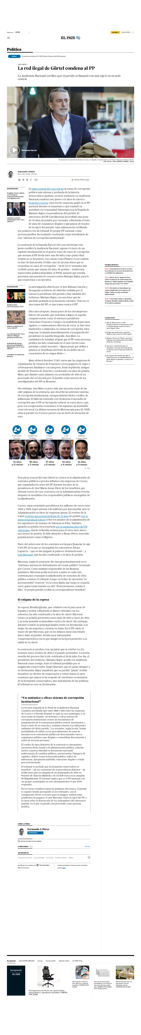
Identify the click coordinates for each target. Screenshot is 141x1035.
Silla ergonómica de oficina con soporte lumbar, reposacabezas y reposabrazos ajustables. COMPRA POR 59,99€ (48, 993)
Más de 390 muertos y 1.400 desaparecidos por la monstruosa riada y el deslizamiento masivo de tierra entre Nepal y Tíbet (120, 325)
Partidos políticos (61, 858)
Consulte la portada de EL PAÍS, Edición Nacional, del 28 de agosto (44, 56)
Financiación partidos (25, 858)
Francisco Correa (38, 202)
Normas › (88, 846)
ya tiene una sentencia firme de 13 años (47, 516)
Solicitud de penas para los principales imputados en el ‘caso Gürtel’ (15, 346)
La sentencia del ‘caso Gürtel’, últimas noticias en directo (16, 335)
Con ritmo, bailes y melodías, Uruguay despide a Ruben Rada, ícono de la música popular (119, 301)
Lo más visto (110, 318)
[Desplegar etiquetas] (89, 857)
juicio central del (41, 188)
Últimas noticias (111, 265)
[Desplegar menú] (8, 38)
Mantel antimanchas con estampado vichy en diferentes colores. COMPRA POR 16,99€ (124, 984)
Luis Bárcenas (25, 554)
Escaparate (11, 961)
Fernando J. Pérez (26, 172)
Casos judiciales (39, 858)
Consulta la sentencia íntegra (15, 355)
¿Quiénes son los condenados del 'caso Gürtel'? (15, 219)
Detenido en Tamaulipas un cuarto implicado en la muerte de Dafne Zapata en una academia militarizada (118, 291)
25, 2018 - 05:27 (30, 174)
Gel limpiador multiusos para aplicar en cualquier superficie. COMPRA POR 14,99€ (80, 984)
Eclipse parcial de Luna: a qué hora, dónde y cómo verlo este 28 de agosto (119, 333)
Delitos (71, 858)
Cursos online (51, 961)
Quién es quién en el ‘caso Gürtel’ (15, 327)
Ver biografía (32, 833)
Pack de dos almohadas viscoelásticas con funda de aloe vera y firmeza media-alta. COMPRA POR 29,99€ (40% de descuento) (103, 985)
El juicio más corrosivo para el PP (15, 305)
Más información (23, 868)
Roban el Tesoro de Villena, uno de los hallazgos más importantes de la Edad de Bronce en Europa (119, 340)
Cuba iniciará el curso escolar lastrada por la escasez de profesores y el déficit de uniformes (119, 271)
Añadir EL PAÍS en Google (81, 180)
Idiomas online (64, 961)
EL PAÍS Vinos (78, 961)
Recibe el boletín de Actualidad (31, 841)
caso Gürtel (57, 188)
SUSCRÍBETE (115, 32)
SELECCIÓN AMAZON (26, 961)
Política (14, 49)
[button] (70, 122)
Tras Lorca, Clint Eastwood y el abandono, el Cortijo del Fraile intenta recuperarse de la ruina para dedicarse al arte (120, 348)
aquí (64, 868)
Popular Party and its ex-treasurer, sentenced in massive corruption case (15, 195)
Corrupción (50, 858)
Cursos (40, 961)
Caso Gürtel (22, 64)
